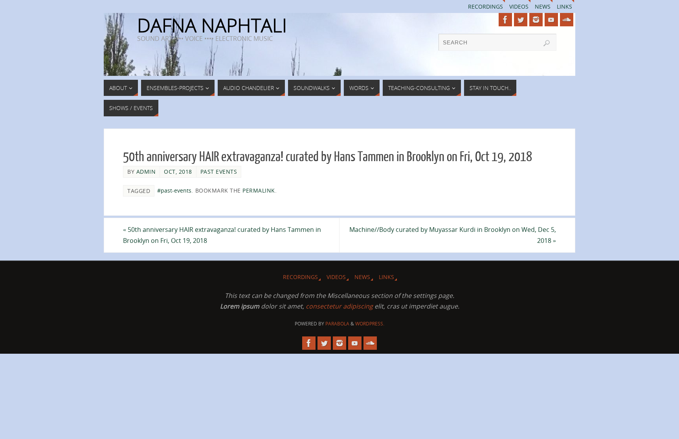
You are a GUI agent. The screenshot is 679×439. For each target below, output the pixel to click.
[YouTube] (551, 19)
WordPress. (369, 323)
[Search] (547, 43)
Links (564, 6)
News (543, 6)
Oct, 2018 (178, 171)
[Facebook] (505, 19)
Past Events (218, 171)
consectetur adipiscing (339, 306)
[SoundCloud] (566, 19)
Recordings (485, 6)
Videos (519, 6)
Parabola (337, 323)
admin (146, 171)
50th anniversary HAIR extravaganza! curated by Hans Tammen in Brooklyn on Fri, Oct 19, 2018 (222, 234)
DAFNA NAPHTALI (212, 25)
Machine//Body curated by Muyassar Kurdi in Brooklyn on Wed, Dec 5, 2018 (452, 234)
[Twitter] (520, 19)
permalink (258, 190)
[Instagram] (536, 19)
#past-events (174, 190)
